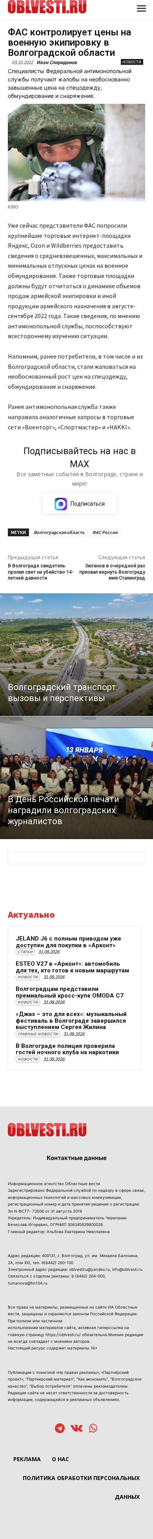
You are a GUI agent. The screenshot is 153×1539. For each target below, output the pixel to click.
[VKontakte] (76, 1429)
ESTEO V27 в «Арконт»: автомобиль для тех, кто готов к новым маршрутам (72, 967)
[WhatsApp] (93, 1429)
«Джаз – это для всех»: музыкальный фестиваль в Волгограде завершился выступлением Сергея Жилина (71, 1021)
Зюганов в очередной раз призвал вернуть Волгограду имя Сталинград (112, 572)
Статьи (25, 951)
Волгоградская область (59, 532)
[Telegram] (59, 1429)
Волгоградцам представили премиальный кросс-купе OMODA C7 (70, 992)
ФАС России (105, 532)
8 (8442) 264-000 (88, 1276)
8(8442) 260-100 (57, 1262)
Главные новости (38, 1033)
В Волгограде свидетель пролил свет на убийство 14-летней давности (41, 572)
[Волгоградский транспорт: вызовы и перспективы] (76, 654)
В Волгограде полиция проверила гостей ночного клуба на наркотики (67, 1049)
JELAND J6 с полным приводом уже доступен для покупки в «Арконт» (68, 942)
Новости (132, 61)
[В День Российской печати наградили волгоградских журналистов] (76, 777)
